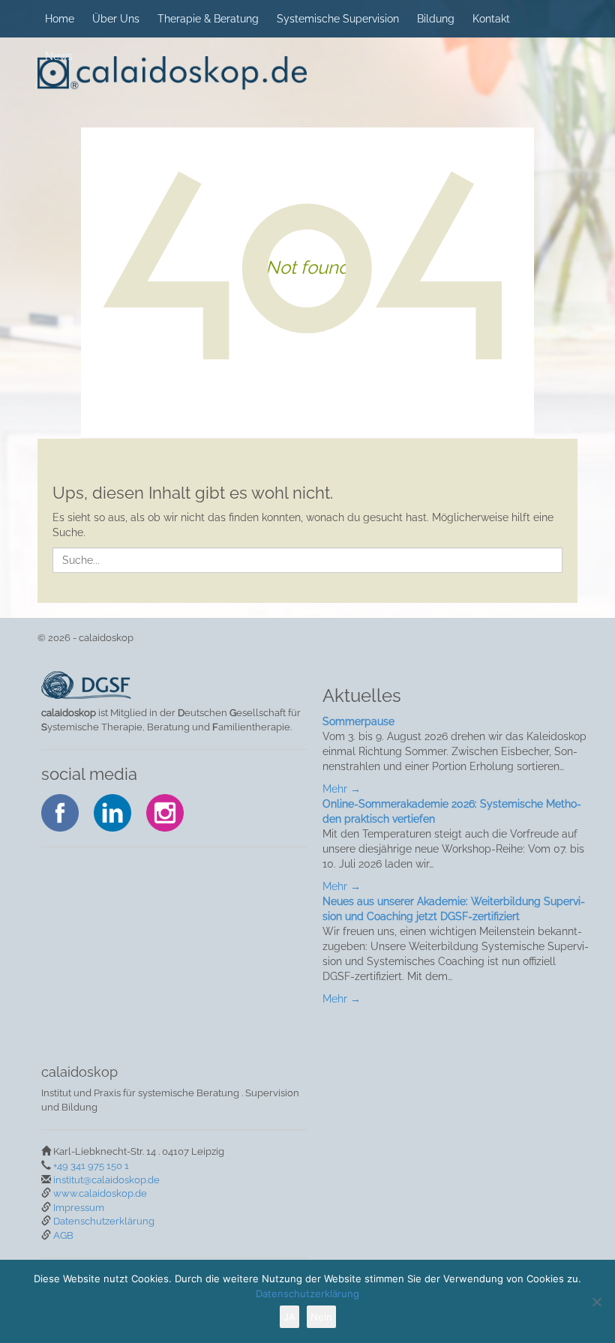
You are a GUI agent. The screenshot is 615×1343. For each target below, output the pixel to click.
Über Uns (116, 19)
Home (59, 19)
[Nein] (596, 1301)
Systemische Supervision (338, 19)
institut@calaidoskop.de (106, 1180)
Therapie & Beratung (208, 19)
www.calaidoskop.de (100, 1193)
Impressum (78, 1207)
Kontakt (491, 19)
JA (290, 1317)
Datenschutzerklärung (103, 1221)
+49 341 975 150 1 (91, 1165)
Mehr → (341, 789)
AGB (63, 1235)
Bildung (435, 19)
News (59, 56)
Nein (321, 1317)
